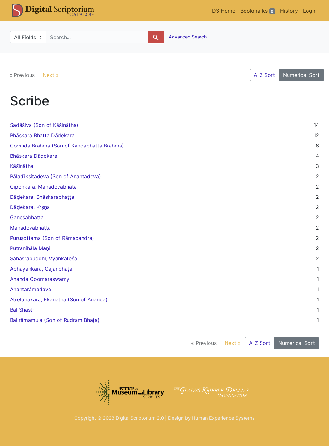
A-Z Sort (264, 75)
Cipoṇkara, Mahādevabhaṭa (43, 186)
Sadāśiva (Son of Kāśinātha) (44, 125)
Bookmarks (256, 10)
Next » (51, 75)
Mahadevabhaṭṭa (30, 227)
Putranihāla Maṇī (30, 248)
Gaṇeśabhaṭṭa (27, 217)
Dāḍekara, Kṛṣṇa (30, 207)
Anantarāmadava (30, 289)
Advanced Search (187, 36)
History (289, 10)
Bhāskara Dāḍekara (33, 156)
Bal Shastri (23, 310)
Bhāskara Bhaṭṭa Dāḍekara (42, 135)
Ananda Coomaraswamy (39, 279)
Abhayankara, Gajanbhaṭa (41, 268)
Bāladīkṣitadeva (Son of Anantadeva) (55, 176)
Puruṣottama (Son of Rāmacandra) (52, 238)
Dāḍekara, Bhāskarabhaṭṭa (42, 197)
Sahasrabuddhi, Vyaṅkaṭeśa (43, 258)
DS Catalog (58, 11)
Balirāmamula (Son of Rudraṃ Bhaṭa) (55, 320)
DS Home (223, 10)
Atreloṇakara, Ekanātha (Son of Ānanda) (59, 299)
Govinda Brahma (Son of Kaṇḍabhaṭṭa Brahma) (67, 145)
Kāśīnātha (21, 166)
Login (309, 10)
